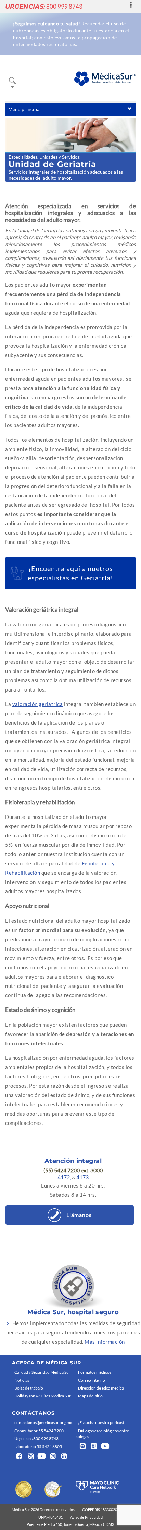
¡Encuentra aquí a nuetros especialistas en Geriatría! (70, 573)
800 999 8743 (43, 6)
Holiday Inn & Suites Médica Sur (42, 1396)
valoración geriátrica (37, 704)
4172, (64, 1177)
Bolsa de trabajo (28, 1388)
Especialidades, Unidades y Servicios (44, 157)
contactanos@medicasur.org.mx (43, 1422)
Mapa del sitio (90, 1396)
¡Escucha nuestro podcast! (102, 1422)
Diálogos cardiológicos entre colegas (102, 1433)
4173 (82, 1177)
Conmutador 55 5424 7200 (39, 1430)
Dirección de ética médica (101, 1388)
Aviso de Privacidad (86, 1517)
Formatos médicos (94, 1372)
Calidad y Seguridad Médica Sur (42, 1372)
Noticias (21, 1380)
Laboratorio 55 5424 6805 (38, 1446)
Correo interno (91, 1380)
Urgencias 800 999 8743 (36, 1438)
